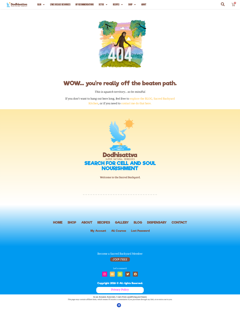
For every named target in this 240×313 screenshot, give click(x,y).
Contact (179, 222)
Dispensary (157, 222)
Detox (101, 4)
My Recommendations (85, 4)
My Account (98, 230)
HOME (57, 222)
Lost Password (140, 230)
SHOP (72, 222)
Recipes (116, 4)
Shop (130, 4)
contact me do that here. (136, 103)
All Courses (118, 230)
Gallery (122, 222)
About (143, 4)
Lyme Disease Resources (60, 4)
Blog (39, 4)
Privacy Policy (120, 289)
